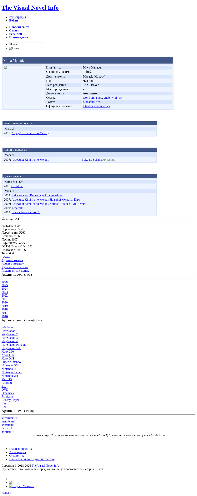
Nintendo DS (10, 365)
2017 (5, 312)
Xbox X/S (8, 358)
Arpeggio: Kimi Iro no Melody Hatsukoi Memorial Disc (46, 199)
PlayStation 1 (10, 330)
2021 (5, 299)
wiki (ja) (116, 97)
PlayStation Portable (14, 344)
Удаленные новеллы (15, 267)
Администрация (12, 260)
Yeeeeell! (17, 208)
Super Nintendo (11, 362)
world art (88, 97)
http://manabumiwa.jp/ (96, 106)
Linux (5, 403)
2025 (5, 285)
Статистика (16, 455)
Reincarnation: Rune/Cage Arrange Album (37, 195)
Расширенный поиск (15, 270)
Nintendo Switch (12, 372)
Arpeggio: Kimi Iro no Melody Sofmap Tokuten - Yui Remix (48, 203)
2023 (5, 292)
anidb (98, 97)
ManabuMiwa (91, 101)
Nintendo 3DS (10, 368)
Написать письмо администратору (31, 459)
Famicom (7, 396)
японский (8, 431)
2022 (5, 295)
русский (7, 428)
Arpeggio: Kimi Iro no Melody (30, 133)
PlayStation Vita (11, 348)
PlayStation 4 (10, 341)
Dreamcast (8, 393)
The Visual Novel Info (30, 7)
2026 (5, 281)
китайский (9, 421)
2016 (5, 316)
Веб (4, 406)
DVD (5, 389)
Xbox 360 (8, 351)
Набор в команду (13, 263)
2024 (5, 288)
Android (7, 382)
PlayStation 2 (10, 334)
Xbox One (8, 355)
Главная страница (21, 448)
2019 (5, 306)
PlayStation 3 (10, 337)
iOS (4, 386)
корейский (8, 425)
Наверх (6, 492)
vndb (107, 97)
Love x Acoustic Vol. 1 (26, 212)
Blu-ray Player (10, 400)
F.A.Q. (6, 256)
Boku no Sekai (91, 159)
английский (9, 418)
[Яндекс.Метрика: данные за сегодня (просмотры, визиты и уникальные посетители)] (21, 486)
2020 (5, 302)
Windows (7, 327)
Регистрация (17, 17)
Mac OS (7, 379)
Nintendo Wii (10, 375)
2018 (5, 309)
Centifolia (17, 186)
